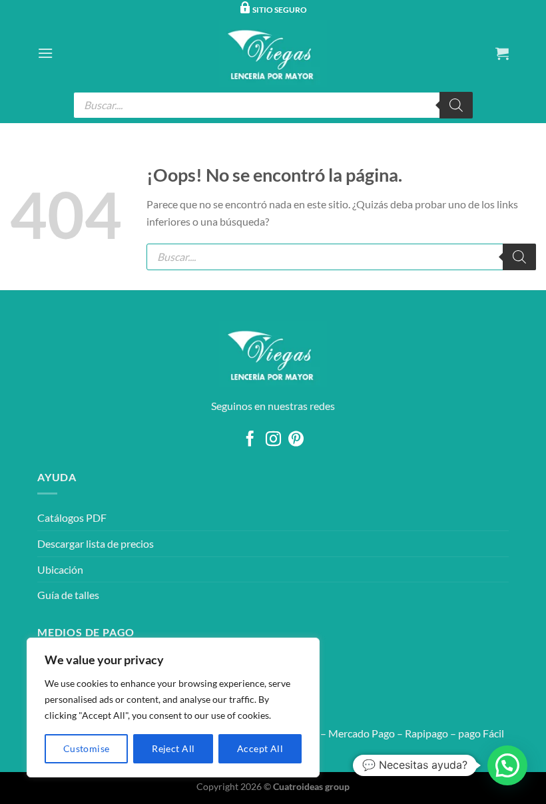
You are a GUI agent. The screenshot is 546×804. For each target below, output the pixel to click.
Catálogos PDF (72, 517)
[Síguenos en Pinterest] (296, 440)
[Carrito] (502, 53)
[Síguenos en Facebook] (250, 440)
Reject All (173, 748)
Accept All (260, 748)
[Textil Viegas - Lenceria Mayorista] (273, 53)
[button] (507, 765)
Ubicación (60, 569)
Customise (86, 748)
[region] (173, 707)
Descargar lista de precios (95, 543)
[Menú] (45, 53)
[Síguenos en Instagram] (272, 440)
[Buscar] (456, 105)
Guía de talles (68, 594)
